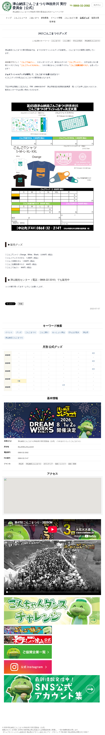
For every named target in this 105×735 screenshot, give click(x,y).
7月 (19, 381)
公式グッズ (84, 17)
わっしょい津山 (58, 332)
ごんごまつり (55, 41)
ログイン (97, 5)
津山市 (85, 332)
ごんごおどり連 (71, 17)
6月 (93, 353)
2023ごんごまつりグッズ (52, 33)
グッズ (19, 332)
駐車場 (52, 21)
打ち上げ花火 (77, 41)
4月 (63, 385)
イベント (8, 332)
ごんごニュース (20, 17)
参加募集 (45, 17)
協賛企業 (95, 17)
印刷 (20, 304)
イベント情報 (56, 17)
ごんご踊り (67, 41)
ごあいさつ (34, 17)
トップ (9, 17)
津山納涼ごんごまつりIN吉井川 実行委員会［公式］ (40, 6)
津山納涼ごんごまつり (92, 41)
